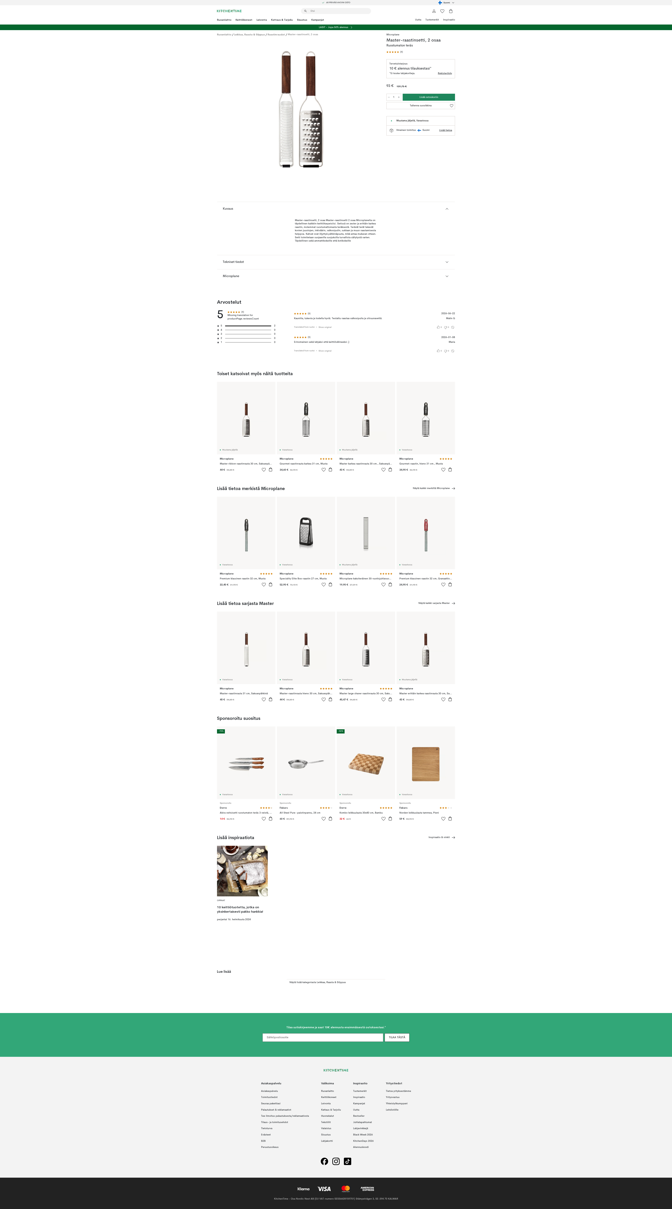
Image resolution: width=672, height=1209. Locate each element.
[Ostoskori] (451, 11)
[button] (394, 52)
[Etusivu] (229, 11)
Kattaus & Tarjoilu (282, 19)
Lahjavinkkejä (360, 1128)
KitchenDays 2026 (363, 1141)
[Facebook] (324, 1161)
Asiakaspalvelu (269, 1091)
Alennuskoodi (361, 1147)
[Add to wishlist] (264, 469)
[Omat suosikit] (442, 11)
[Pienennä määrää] (388, 97)
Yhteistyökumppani (397, 1103)
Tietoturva (266, 1128)
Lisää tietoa (445, 130)
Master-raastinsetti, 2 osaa (303, 34)
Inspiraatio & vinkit (439, 837)
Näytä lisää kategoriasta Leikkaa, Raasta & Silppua (317, 982)
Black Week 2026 (363, 1135)
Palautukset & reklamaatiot (276, 1109)
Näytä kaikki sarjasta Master (434, 603)
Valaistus (326, 1128)
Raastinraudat (276, 34)
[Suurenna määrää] (398, 97)
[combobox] (446, 2)
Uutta (418, 20)
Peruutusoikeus (270, 1147)
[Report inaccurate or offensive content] (452, 327)
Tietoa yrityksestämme (398, 1091)
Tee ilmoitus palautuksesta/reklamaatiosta (285, 1116)
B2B (263, 1141)
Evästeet (266, 1135)
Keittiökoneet (244, 19)
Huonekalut (327, 1116)
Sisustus (302, 19)
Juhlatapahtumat (362, 1122)
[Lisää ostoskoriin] (270, 469)
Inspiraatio (449, 20)
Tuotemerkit (432, 20)
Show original (324, 327)
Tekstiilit (326, 1122)
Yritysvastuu (393, 1097)
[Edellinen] (228, 109)
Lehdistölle (392, 1109)
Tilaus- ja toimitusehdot (274, 1122)
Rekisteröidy (445, 73)
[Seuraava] (373, 109)
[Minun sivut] (434, 11)
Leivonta (262, 19)
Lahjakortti (327, 1141)
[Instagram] (336, 1161)
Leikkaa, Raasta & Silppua (249, 34)
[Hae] (306, 11)
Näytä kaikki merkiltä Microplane (431, 488)
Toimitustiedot (269, 1097)
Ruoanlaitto (224, 19)
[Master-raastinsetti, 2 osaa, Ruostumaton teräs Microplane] (301, 109)
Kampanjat (317, 19)
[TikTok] (347, 1161)
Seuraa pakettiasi (271, 1103)
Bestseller (359, 1116)
